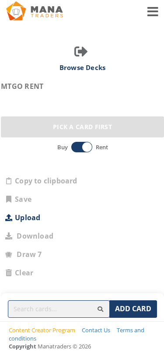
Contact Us (96, 330)
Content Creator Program (42, 330)
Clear (24, 273)
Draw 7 (27, 254)
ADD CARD (133, 308)
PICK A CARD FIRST (82, 127)
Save (23, 199)
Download (33, 236)
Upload (27, 217)
